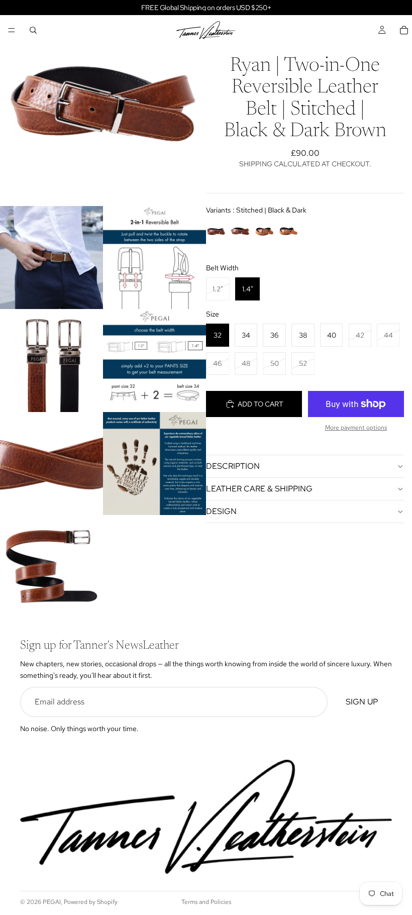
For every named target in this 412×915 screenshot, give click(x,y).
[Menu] (11, 30)
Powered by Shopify (91, 902)
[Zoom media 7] (154, 463)
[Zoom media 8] (51, 566)
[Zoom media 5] (154, 360)
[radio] (216, 231)
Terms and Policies (206, 902)
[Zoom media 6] (51, 463)
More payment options (356, 428)
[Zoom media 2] (51, 257)
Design (221, 511)
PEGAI (52, 902)
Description (233, 466)
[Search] (33, 30)
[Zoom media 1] (103, 103)
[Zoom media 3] (154, 257)
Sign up (362, 702)
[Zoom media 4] (51, 360)
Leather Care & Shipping (259, 488)
